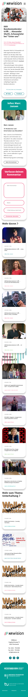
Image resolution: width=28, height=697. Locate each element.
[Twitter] (17, 658)
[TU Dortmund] (14, 684)
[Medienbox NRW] (14, 668)
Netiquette (14, 690)
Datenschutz (5, 690)
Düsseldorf (17, 42)
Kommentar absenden (12, 216)
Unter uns (13, 89)
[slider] (10, 20)
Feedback (19, 93)
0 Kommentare (12, 45)
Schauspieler (19, 89)
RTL (14, 55)
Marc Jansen (12, 42)
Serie (22, 67)
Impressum (23, 690)
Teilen (9, 93)
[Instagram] (14, 658)
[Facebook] (10, 658)
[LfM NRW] (14, 676)
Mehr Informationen (11, 162)
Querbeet (21, 61)
